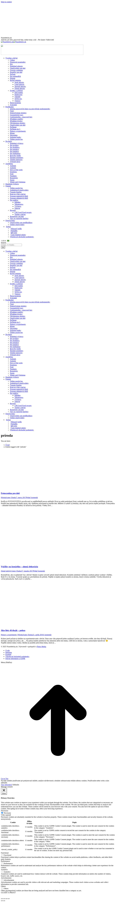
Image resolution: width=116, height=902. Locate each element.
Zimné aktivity (6, 571)
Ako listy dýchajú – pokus (13, 630)
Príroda (3, 498)
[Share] (4, 898)
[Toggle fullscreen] (6, 898)
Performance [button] (5, 861)
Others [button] (3, 886)
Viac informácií (6, 785)
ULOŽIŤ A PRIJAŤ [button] (8, 893)
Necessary (7, 813)
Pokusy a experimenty (9, 635)
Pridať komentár (32, 498)
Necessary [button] (4, 811)
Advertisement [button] (6, 878)
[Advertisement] (58, 20)
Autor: (11, 498)
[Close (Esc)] (2, 898)
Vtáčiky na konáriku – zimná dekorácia (19, 566)
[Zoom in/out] (9, 898)
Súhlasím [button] (15, 785)
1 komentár (47, 635)
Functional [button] (4, 853)
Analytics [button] (4, 870)
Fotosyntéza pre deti (10, 493)
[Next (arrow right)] (4, 900)
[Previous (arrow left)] (2, 900)
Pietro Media (41, 647)
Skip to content (6, 2)
